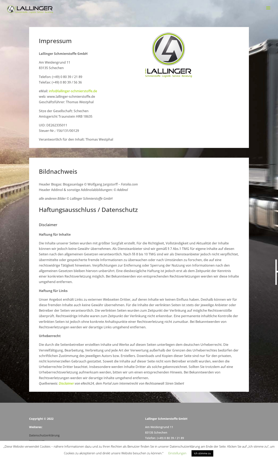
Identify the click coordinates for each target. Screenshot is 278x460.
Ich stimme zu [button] (202, 453)
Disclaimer (66, 383)
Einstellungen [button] (177, 453)
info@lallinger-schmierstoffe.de (73, 91)
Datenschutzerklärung (44, 435)
